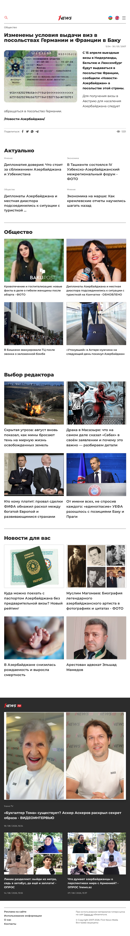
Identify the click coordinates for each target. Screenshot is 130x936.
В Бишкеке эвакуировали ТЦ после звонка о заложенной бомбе (29, 352)
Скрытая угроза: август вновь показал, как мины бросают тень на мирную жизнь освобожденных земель (31, 437)
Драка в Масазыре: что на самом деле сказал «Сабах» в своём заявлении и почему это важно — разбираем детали (94, 437)
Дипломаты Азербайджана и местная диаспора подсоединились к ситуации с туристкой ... (32, 203)
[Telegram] (37, 131)
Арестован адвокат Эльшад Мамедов (91, 667)
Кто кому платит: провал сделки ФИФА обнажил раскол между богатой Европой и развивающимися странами (33, 509)
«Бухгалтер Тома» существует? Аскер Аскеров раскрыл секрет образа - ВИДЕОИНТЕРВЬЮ (62, 815)
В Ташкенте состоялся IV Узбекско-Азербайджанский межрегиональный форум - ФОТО (93, 172)
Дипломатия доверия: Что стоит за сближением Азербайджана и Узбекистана (33, 169)
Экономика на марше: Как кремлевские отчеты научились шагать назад (96, 201)
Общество (10, 27)
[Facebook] (22, 131)
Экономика (73, 158)
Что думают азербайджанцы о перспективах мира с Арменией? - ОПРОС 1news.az (93, 883)
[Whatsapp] (32, 131)
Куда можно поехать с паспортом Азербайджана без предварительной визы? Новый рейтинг (33, 600)
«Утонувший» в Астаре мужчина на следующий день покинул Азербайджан (95, 352)
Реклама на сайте (15, 911)
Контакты (10, 924)
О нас (7, 920)
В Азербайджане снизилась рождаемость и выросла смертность (30, 670)
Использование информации (23, 916)
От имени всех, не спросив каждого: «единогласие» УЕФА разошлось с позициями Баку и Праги (95, 509)
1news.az (88, 914)
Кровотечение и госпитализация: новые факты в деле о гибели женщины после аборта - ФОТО (33, 290)
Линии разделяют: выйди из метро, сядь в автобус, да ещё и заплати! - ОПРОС (30, 883)
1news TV (8, 806)
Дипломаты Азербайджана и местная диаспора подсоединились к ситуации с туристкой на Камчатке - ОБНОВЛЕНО (95, 290)
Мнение (8, 158)
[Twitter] (27, 131)
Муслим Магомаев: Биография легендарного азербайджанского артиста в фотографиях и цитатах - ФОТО (94, 600)
